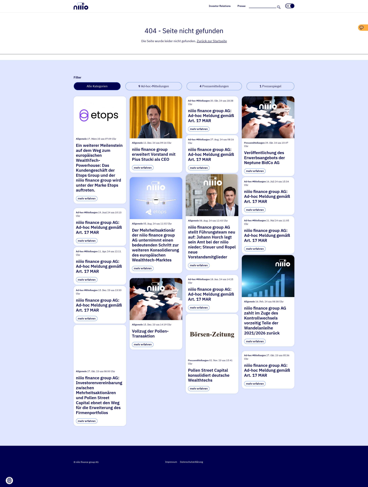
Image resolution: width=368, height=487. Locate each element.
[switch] (289, 6)
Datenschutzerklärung (191, 461)
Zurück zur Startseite (212, 41)
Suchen (278, 7)
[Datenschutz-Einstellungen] (9, 480)
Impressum (171, 461)
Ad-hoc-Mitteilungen (153, 86)
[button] (100, 149)
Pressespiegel (270, 86)
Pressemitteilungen (214, 86)
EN (291, 5)
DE (287, 5)
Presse (241, 6)
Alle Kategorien (97, 86)
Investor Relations (220, 6)
